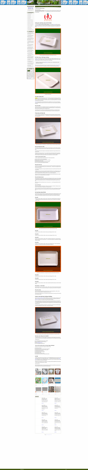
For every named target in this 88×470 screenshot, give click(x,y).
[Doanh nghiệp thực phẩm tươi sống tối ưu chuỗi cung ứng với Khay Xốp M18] (38, 400)
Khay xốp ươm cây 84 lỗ (30, 22)
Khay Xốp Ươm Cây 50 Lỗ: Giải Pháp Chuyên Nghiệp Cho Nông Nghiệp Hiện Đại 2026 (30, 57)
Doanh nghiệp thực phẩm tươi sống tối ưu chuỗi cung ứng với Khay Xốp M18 (30, 33)
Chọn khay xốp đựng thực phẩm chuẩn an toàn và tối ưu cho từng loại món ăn (44, 414)
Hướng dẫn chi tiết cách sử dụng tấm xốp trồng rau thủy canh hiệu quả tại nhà (57, 399)
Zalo (66, 469)
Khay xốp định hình (51, 6)
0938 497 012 (30, 8)
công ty (54, 24)
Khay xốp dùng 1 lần (30, 28)
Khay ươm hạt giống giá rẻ (30, 24)
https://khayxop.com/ (39, 342)
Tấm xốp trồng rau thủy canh (31, 29)
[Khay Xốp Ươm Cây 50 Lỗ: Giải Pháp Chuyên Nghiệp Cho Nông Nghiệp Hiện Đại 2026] (51, 429)
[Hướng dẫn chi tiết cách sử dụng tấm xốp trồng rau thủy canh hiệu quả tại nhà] (51, 400)
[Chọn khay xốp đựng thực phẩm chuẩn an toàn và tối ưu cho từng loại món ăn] (38, 415)
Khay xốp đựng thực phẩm (41, 6)
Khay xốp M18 (29, 17)
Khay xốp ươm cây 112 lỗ (30, 23)
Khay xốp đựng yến (46, 6)
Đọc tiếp (42, 410)
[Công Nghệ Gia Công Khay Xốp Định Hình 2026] (38, 429)
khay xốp (38, 25)
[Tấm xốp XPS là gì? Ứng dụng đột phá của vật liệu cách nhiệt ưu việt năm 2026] (38, 422)
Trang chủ (36, 6)
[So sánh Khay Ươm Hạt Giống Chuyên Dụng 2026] (51, 422)
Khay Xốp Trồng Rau (56, 6)
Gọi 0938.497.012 (22, 469)
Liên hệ (60, 6)
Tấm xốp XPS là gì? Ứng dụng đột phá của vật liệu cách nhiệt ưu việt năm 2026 (30, 51)
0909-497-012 (46, 62)
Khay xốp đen (29, 18)
